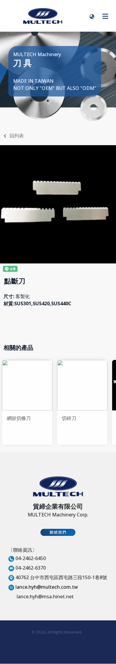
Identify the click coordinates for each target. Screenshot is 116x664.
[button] (92, 16)
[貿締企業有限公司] (43, 16)
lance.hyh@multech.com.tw (46, 587)
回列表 (17, 135)
